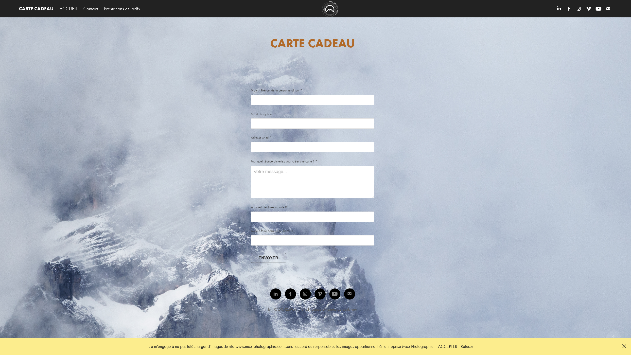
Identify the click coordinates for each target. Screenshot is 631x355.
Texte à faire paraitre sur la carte (272, 231)
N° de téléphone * (263, 114)
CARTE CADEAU (36, 9)
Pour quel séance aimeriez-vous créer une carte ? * (284, 161)
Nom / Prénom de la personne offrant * (276, 90)
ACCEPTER (447, 346)
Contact (90, 9)
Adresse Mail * (261, 138)
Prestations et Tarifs (122, 9)
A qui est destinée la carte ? (269, 207)
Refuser (467, 346)
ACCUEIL (68, 9)
